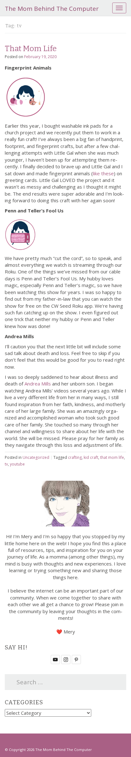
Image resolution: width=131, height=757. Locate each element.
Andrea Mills (37, 383)
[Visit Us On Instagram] (65, 659)
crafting (75, 457)
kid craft (91, 457)
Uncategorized (36, 457)
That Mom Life (31, 48)
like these (103, 173)
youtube (17, 464)
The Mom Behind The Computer (52, 8)
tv (6, 464)
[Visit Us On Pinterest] (76, 659)
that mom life (112, 457)
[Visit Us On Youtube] (55, 659)
